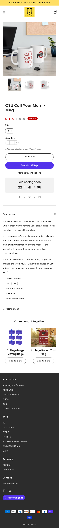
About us (7, 464)
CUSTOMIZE (8, 427)
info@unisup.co (10, 483)
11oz (9, 131)
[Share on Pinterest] (34, 197)
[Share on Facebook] (19, 197)
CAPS (5, 450)
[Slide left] (6, 84)
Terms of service (11, 394)
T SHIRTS (7, 436)
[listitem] (29, 2)
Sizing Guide (9, 389)
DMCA (6, 399)
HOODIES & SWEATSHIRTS (15, 441)
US (4, 422)
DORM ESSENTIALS (11, 446)
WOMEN (6, 432)
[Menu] (4, 12)
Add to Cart (15, 361)
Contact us (8, 469)
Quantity (10, 138)
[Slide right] (53, 84)
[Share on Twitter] (29, 197)
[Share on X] (24, 197)
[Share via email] (39, 197)
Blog (5, 403)
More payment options (29, 172)
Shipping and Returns (13, 385)
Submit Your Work (11, 408)
